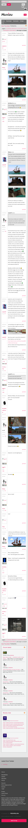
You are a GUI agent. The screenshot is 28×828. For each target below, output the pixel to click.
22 (10, 30)
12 (18, 28)
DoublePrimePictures (4, 410)
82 (5, 370)
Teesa (3, 526)
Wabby (3, 67)
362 (5, 510)
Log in (3, 4)
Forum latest (7, 647)
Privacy (3, 791)
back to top (14, 820)
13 (19, 28)
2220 (3, 572)
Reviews (3, 787)
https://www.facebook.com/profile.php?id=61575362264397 (12, 742)
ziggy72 (3, 117)
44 (5, 49)
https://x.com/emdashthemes (10, 726)
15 (22, 28)
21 (8, 30)
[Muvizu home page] (6, 14)
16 (24, 28)
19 (5, 30)
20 (7, 30)
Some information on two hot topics (11, 669)
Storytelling (6, 681)
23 (11, 30)
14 (21, 28)
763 (5, 231)
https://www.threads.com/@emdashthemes (13, 724)
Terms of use (4, 793)
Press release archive (6, 785)
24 (13, 30)
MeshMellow (4, 774)
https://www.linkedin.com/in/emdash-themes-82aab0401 (12, 746)
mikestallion (10, 667)
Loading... (5, 764)
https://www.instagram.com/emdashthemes (13, 744)
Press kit (3, 783)
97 (5, 166)
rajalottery (12, 655)
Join (9, 4)
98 (5, 69)
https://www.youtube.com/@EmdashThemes (13, 728)
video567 (4, 164)
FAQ (3, 23)
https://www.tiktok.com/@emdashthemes (13, 725)
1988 (3, 121)
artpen (3, 508)
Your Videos (7, 25)
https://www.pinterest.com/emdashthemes (13, 722)
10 (15, 28)
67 (5, 414)
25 (15, 30)
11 (16, 28)
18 (4, 30)
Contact (3, 776)
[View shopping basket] (25, 9)
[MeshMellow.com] (14, 813)
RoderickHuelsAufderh (14, 720)
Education (3, 778)
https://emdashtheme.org (9, 740)
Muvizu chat (7, 713)
